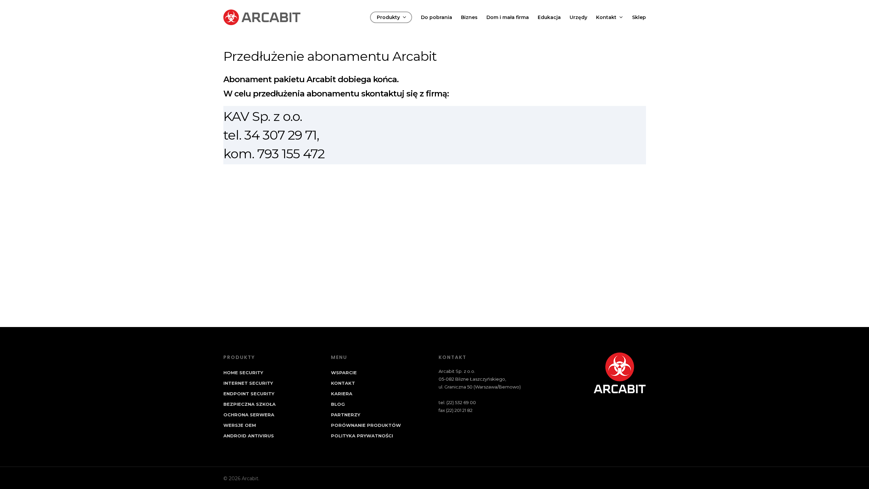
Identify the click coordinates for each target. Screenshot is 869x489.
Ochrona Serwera (248, 414)
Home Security (243, 372)
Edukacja (549, 17)
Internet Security (248, 383)
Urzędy (578, 17)
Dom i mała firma (507, 17)
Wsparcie (344, 372)
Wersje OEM (239, 425)
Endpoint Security (248, 393)
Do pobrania (436, 17)
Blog (338, 404)
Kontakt (606, 17)
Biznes (469, 17)
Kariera (341, 393)
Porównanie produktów (366, 425)
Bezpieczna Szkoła (249, 404)
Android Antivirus (248, 435)
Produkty (388, 17)
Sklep (639, 17)
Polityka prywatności (362, 435)
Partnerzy (345, 414)
